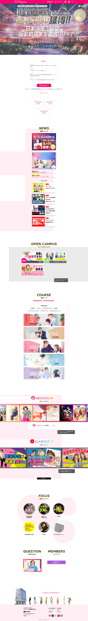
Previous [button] (26, 458)
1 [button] (41, 57)
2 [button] (43, 57)
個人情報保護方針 (52, 608)
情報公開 (50, 611)
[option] (44, 29)
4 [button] (45, 57)
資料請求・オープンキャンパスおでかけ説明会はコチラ (44, 85)
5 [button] (46, 57)
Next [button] (67, 458)
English (58, 610)
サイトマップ (51, 610)
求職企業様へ (59, 608)
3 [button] (44, 57)
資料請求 (51, 1)
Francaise (59, 611)
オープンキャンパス (59, 1)
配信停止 (25, 615)
